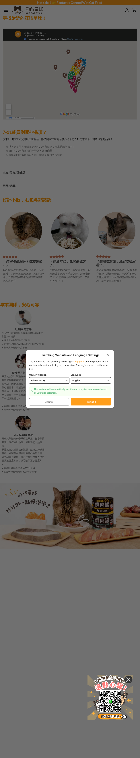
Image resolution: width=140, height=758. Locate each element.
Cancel (49, 401)
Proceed (91, 401)
